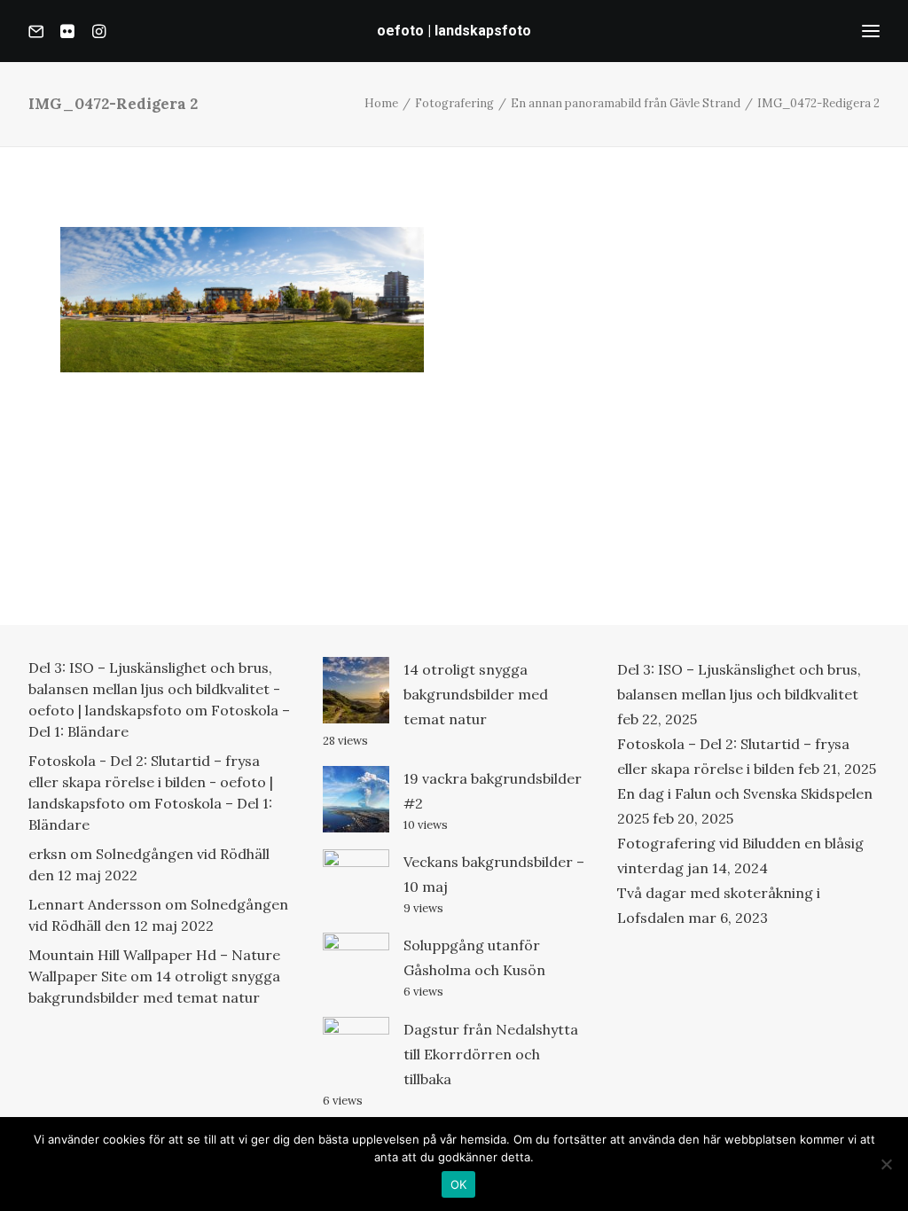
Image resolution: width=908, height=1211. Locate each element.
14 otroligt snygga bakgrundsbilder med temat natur (475, 694)
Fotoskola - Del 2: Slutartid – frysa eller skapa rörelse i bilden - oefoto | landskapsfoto (150, 782)
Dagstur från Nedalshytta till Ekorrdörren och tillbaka (490, 1054)
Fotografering (454, 103)
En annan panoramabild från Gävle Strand (625, 103)
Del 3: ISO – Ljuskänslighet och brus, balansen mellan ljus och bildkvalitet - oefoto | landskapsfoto (154, 689)
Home (381, 103)
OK (458, 1184)
